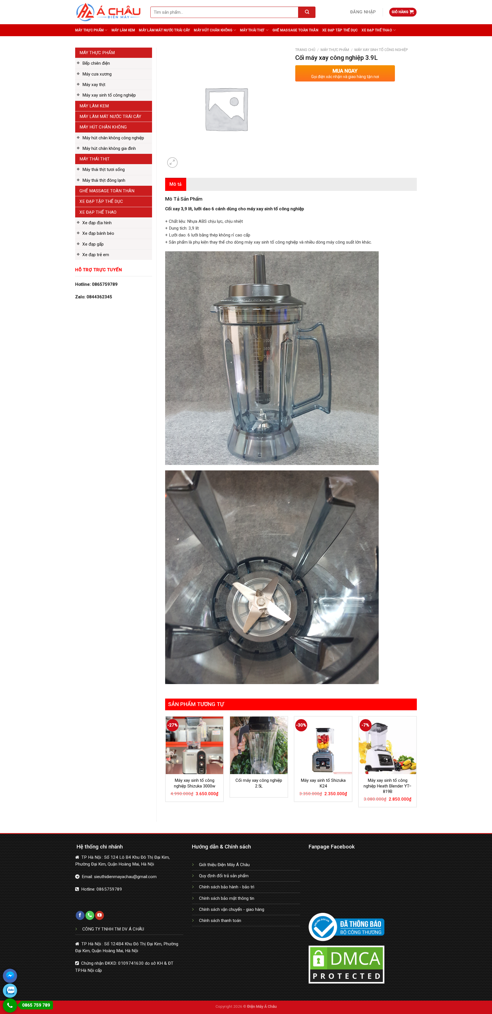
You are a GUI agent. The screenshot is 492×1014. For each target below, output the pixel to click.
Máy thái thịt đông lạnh (103, 180)
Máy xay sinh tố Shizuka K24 (323, 783)
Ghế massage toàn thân (295, 30)
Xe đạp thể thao (377, 30)
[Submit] (306, 12)
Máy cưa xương (97, 74)
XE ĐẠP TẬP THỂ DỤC (101, 201)
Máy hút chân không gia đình (109, 148)
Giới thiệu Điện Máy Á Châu (224, 864)
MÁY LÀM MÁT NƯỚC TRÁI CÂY (110, 116)
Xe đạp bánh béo (98, 233)
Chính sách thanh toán (220, 920)
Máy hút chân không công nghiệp (113, 137)
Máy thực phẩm (89, 30)
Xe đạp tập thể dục (340, 30)
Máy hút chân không (213, 30)
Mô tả (175, 184)
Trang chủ (305, 50)
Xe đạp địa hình (97, 222)
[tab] (175, 184)
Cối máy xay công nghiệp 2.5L (258, 783)
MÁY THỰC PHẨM (97, 52)
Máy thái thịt (252, 30)
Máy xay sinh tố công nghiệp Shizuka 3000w (194, 783)
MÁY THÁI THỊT (94, 159)
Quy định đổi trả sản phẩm (224, 875)
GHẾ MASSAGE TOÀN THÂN (106, 190)
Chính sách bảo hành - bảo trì (226, 886)
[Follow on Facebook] (80, 915)
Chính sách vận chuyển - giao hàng (231, 909)
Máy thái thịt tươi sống (103, 169)
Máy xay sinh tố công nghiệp (109, 95)
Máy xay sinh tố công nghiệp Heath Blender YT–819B (387, 786)
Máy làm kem (123, 30)
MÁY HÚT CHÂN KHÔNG (103, 127)
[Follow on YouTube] (99, 915)
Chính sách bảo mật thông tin (226, 898)
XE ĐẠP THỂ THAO (97, 212)
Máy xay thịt (93, 84)
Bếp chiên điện (96, 63)
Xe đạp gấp (93, 244)
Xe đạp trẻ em (95, 254)
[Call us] (89, 915)
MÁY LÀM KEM (94, 106)
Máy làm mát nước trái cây (164, 30)
